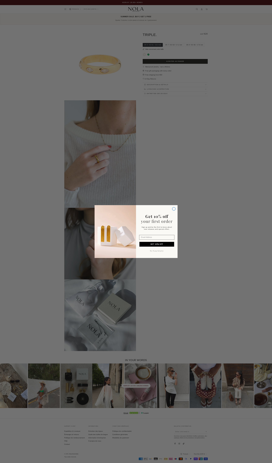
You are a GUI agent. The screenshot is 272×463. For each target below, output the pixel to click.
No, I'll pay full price (156, 251)
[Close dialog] (173, 208)
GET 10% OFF (156, 244)
